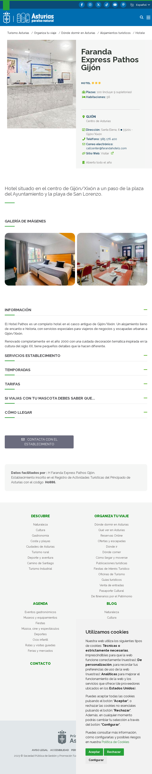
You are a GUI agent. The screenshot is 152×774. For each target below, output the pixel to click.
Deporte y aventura (40, 557)
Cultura (40, 530)
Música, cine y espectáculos (40, 628)
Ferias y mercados (40, 650)
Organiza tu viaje (111, 516)
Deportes (40, 634)
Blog (112, 603)
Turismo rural (40, 552)
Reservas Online (112, 535)
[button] (143, 4)
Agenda (40, 603)
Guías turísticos (112, 579)
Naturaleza (40, 524)
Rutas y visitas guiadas (40, 645)
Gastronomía (40, 535)
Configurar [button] (96, 760)
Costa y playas (40, 541)
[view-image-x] (40, 259)
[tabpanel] (40, 261)
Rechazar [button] (114, 751)
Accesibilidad (59, 750)
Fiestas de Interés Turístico (111, 568)
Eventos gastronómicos (40, 612)
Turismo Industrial (40, 568)
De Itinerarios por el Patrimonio (111, 596)
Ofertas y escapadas (112, 541)
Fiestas (40, 623)
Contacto (40, 663)
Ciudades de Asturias (40, 546)
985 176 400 (108, 139)
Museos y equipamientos (40, 617)
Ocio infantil (40, 639)
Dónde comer (112, 552)
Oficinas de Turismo (111, 574)
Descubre (40, 516)
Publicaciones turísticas (111, 563)
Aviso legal (40, 750)
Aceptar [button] (94, 751)
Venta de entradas (112, 585)
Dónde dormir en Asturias (112, 524)
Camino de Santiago (40, 563)
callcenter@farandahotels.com (106, 148)
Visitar (105, 153)
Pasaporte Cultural (111, 590)
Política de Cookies (115, 742)
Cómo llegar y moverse (112, 557)
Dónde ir (111, 546)
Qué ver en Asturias (111, 530)
